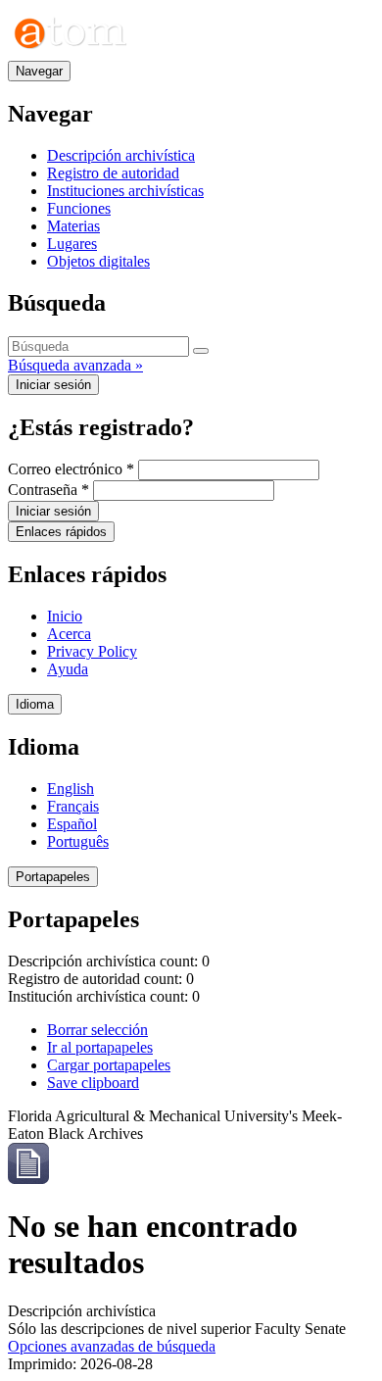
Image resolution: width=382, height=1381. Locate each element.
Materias (73, 226)
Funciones (79, 208)
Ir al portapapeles (100, 1047)
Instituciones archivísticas (125, 190)
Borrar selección (97, 1029)
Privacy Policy (92, 651)
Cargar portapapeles (108, 1065)
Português (78, 841)
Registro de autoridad (113, 173)
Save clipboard (93, 1082)
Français (73, 806)
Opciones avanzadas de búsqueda (111, 1346)
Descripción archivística (121, 155)
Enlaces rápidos (61, 531)
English (70, 788)
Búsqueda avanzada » (75, 365)
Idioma (35, 704)
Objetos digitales (98, 261)
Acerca (69, 633)
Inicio (64, 616)
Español (72, 823)
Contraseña (48, 489)
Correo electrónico (71, 469)
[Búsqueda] (201, 351)
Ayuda (67, 669)
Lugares (72, 243)
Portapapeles (53, 876)
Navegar (39, 71)
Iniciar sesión (53, 384)
